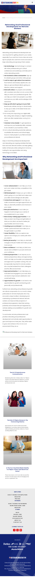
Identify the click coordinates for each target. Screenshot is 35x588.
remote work (23, 324)
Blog (4, 17)
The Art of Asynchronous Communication (17, 373)
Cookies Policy (15, 567)
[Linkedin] (21, 530)
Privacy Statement (25, 566)
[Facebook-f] (14, 530)
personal (14, 226)
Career (6, 186)
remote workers (24, 92)
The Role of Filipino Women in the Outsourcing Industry (17, 421)
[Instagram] (17, 530)
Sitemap (21, 567)
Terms (17, 566)
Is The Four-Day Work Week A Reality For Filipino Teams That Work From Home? (17, 469)
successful (23, 291)
